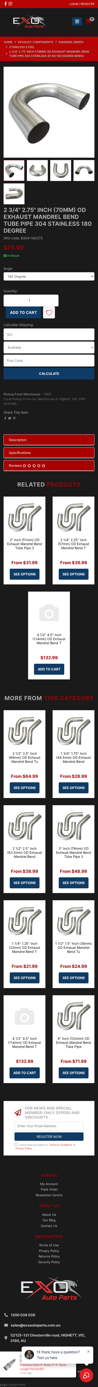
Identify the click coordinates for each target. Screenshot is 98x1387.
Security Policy (49, 1262)
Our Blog (49, 1220)
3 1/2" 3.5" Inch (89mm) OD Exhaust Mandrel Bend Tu (24, 757)
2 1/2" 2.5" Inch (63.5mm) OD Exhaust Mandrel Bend (24, 852)
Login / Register (81, 4)
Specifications (20, 453)
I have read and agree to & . (45, 1146)
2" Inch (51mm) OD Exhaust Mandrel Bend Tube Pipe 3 (24, 544)
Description (17, 440)
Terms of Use (49, 1245)
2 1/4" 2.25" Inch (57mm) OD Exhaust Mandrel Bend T (73, 544)
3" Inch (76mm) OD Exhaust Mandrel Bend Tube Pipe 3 (73, 852)
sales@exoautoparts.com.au (35, 1325)
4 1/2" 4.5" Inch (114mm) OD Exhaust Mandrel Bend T (49, 639)
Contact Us (49, 1226)
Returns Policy (49, 1256)
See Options (25, 574)
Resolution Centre (49, 1195)
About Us (49, 1214)
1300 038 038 (23, 1315)
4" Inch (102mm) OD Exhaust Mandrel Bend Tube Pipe (73, 1042)
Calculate (49, 374)
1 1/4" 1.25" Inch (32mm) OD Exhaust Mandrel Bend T (24, 947)
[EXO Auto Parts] (29, 21)
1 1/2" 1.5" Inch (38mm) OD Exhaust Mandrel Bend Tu (73, 947)
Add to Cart (23, 312)
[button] (49, 312)
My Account (49, 1184)
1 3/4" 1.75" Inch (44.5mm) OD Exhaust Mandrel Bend (73, 757)
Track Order (49, 1189)
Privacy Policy (23, 1148)
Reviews (16, 465)
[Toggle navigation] (77, 21)
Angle (8, 268)
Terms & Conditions (60, 1144)
